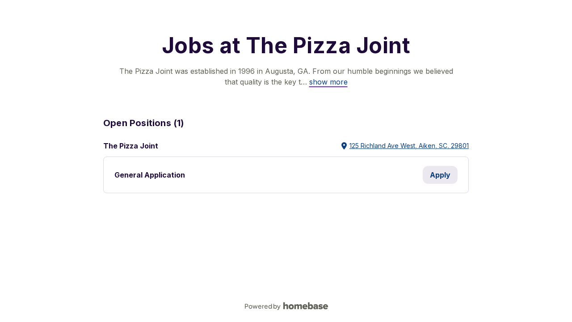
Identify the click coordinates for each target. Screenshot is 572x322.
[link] (328, 81)
